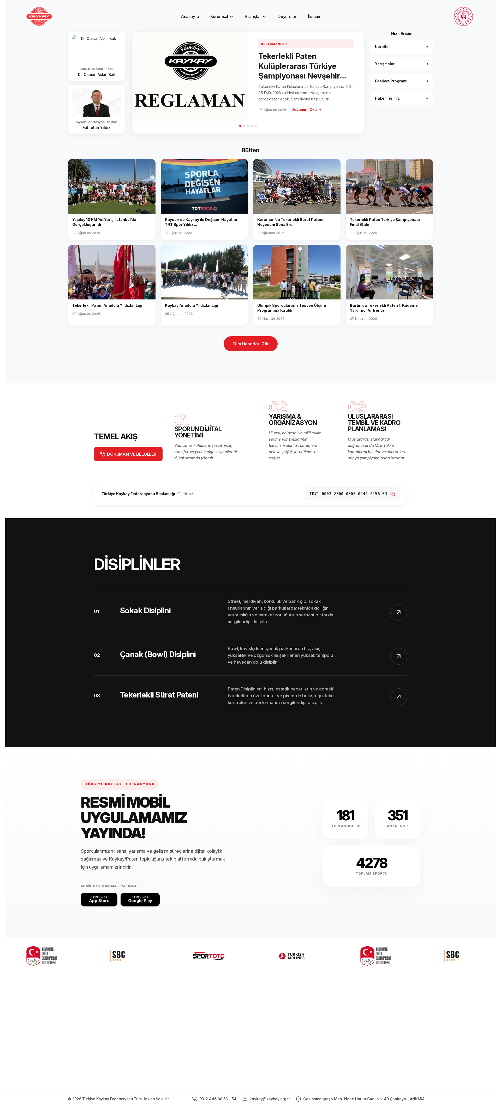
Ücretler (382, 46)
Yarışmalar (385, 64)
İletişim (315, 16)
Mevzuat (275, 1045)
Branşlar (253, 16)
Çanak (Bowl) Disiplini (158, 654)
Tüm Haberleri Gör (250, 343)
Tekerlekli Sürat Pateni (159, 694)
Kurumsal (219, 16)
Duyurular (287, 16)
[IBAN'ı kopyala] (392, 493)
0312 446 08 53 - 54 (217, 1099)
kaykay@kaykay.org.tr (269, 1099)
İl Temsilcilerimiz (283, 1036)
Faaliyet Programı (391, 81)
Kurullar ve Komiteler (287, 1027)
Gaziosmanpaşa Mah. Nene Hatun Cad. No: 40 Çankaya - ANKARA (363, 1099)
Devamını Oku (304, 109)
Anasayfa (190, 16)
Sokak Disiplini (145, 610)
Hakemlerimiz (387, 98)
